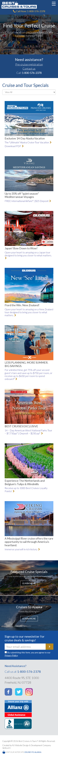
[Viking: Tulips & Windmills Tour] (29, 460)
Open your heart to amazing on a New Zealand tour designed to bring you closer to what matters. (29, 312)
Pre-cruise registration (29, 64)
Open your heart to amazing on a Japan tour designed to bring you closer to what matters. (28, 254)
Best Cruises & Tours (28, 741)
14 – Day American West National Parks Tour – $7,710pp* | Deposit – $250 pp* (28, 432)
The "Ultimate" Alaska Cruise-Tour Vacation (27, 142)
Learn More (29, 583)
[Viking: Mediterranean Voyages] (29, 173)
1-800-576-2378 (29, 671)
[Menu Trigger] (54, 3)
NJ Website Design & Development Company (31, 745)
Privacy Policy (11, 655)
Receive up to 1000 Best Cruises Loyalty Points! (26, 489)
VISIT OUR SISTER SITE (23, 752)
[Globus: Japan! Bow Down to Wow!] (29, 228)
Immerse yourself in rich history (21, 549)
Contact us (29, 68)
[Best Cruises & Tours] (29, 5)
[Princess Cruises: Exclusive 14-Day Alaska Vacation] (29, 118)
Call (29, 72)
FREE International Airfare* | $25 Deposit (27, 200)
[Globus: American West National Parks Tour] (29, 406)
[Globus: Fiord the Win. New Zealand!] (29, 285)
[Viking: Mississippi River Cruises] (29, 518)
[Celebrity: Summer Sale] (29, 342)
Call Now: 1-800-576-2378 (30, 11)
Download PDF (13, 146)
